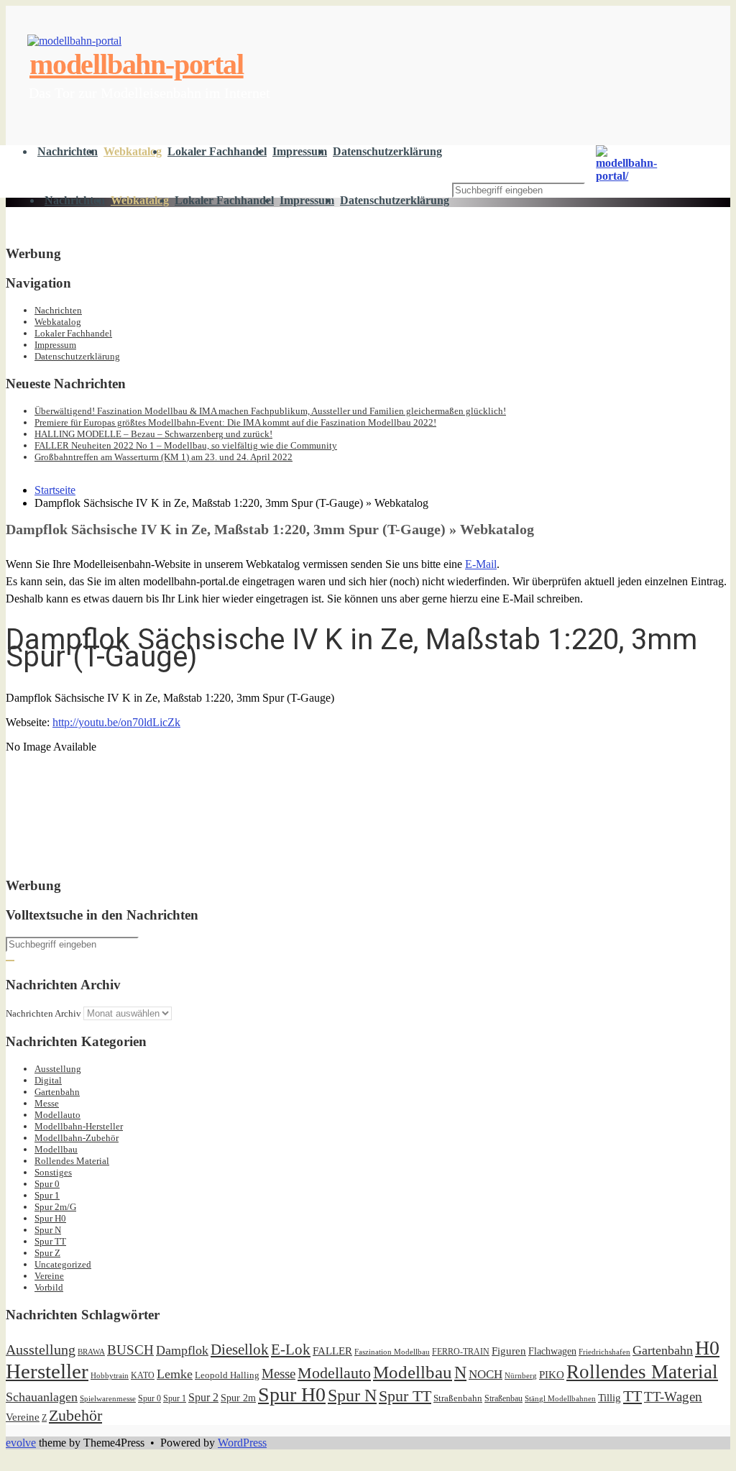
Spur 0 (47, 1183)
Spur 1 (47, 1195)
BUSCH (130, 1349)
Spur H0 (50, 1218)
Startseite (54, 490)
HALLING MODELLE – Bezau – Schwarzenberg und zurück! (153, 434)
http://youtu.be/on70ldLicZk (116, 722)
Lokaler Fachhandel (217, 151)
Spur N (47, 1229)
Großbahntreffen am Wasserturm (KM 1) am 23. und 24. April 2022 (163, 457)
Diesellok (240, 1349)
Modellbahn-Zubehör (76, 1137)
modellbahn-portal (515, 155)
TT (632, 1396)
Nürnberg (521, 1375)
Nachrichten (67, 151)
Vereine (49, 1275)
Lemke (175, 1374)
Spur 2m (238, 1398)
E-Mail (481, 564)
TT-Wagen (673, 1396)
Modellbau (56, 1149)
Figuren (509, 1351)
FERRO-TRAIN (460, 1352)
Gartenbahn (57, 1091)
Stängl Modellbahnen (560, 1398)
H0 (707, 1348)
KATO (143, 1375)
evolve (21, 1442)
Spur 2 (203, 1397)
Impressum (299, 151)
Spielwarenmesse (108, 1398)
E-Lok (290, 1349)
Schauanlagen (42, 1397)
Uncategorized (62, 1264)
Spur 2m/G (55, 1206)
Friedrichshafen (604, 1352)
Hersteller (47, 1371)
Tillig (609, 1397)
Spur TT (50, 1241)
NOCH (485, 1374)
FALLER (332, 1350)
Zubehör (75, 1415)
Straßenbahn (457, 1398)
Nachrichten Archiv (43, 1013)
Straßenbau (503, 1398)
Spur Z (47, 1252)
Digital (48, 1080)
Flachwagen (552, 1351)
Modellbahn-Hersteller (78, 1126)
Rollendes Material (71, 1160)
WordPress (242, 1442)
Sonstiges (53, 1172)
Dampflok (182, 1350)
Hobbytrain (110, 1376)
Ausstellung (57, 1068)
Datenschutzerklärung (387, 151)
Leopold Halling (227, 1375)
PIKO (551, 1374)
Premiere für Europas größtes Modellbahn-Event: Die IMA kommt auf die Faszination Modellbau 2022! (235, 422)
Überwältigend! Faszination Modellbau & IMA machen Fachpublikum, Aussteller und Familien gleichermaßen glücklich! (270, 410)
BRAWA (91, 1352)
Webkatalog (133, 151)
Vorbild (48, 1287)
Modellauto (57, 1114)
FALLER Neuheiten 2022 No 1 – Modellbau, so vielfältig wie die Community (185, 445)
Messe (46, 1103)
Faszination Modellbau (392, 1351)
